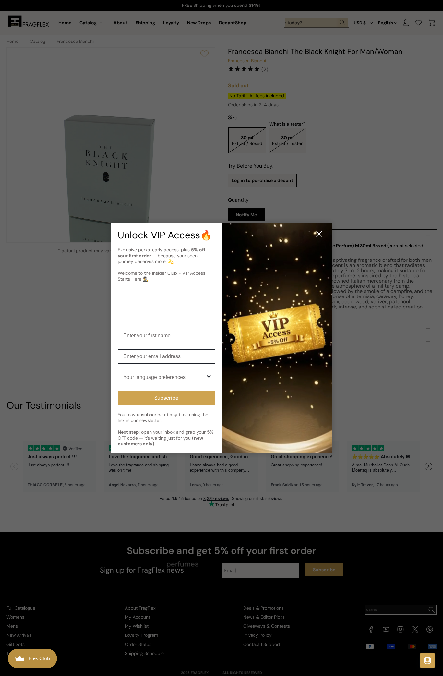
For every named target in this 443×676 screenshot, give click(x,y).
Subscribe (166, 397)
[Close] (319, 234)
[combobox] (164, 377)
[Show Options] (209, 377)
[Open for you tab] (427, 660)
